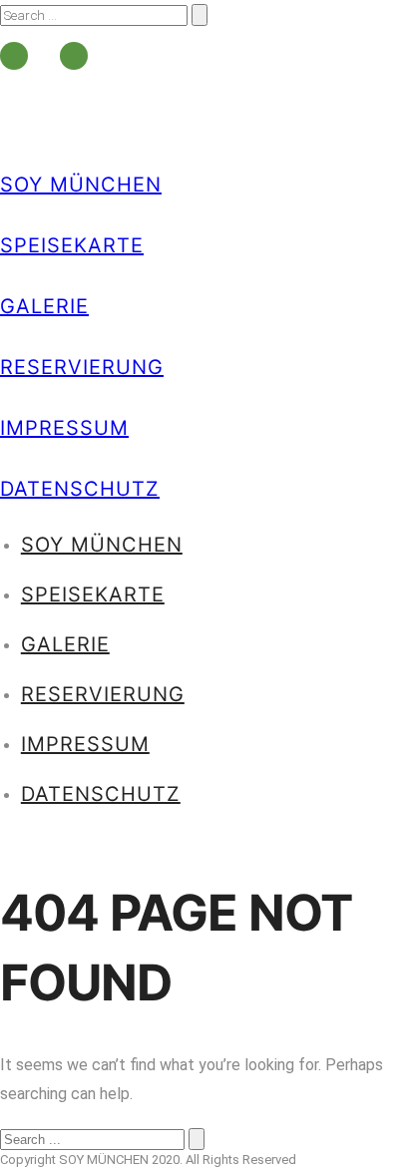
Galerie (44, 306)
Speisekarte (72, 245)
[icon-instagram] (74, 56)
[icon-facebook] (19, 56)
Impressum (64, 428)
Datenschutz (80, 489)
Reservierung (82, 367)
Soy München (81, 184)
